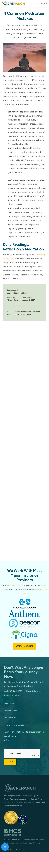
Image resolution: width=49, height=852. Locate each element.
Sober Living (12, 315)
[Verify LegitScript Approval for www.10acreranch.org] (22, 823)
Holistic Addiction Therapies (28, 312)
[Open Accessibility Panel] (5, 847)
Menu (43, 3)
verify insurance (24, 646)
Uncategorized (24, 315)
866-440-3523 (14, 585)
